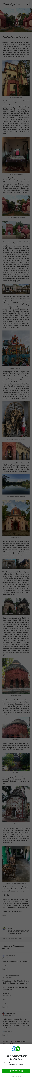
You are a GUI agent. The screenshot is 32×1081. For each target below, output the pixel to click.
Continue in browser (16, 1076)
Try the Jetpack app (16, 1071)
